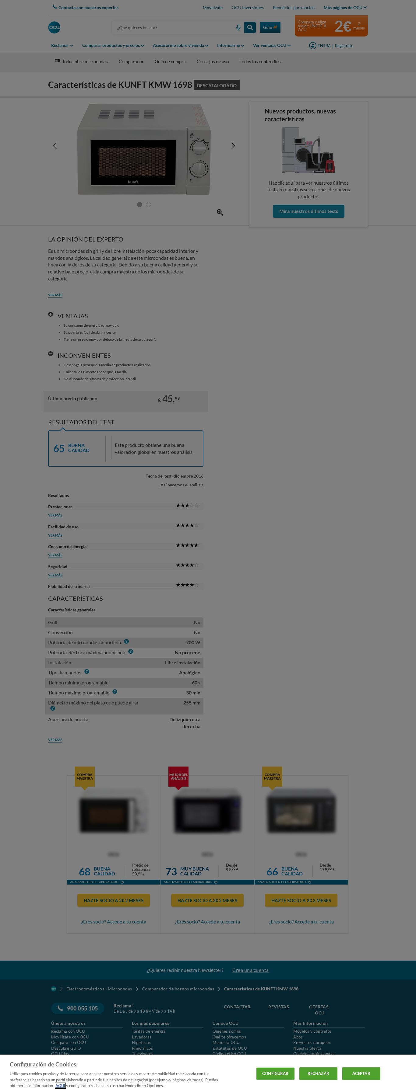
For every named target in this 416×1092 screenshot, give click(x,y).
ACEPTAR (361, 1073)
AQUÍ (60, 1085)
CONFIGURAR (275, 1073)
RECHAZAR (318, 1073)
